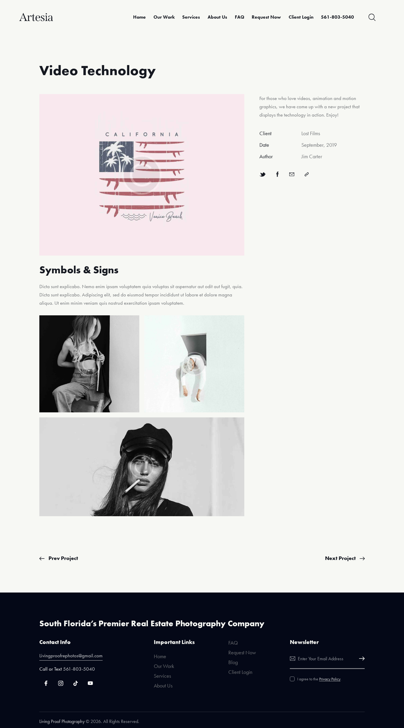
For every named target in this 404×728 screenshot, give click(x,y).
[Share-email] (291, 174)
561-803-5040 (79, 669)
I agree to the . (319, 679)
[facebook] (46, 684)
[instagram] (60, 684)
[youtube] (90, 684)
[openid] (75, 684)
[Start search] (372, 17)
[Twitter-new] (262, 174)
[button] (307, 174)
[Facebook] (277, 174)
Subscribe (360, 658)
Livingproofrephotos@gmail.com (71, 655)
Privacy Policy (329, 679)
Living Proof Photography (62, 721)
